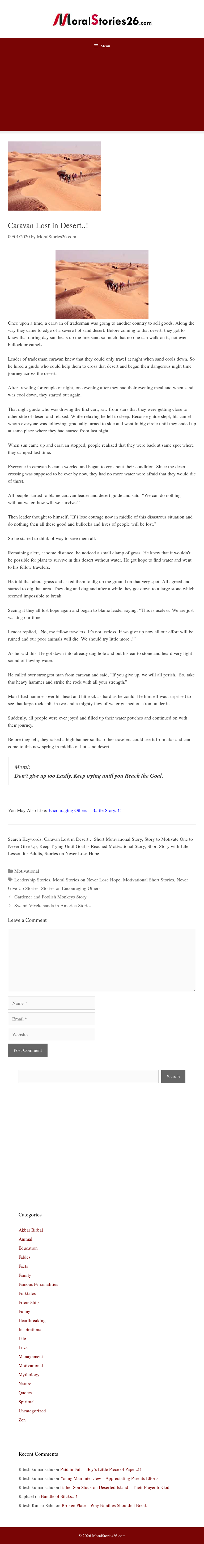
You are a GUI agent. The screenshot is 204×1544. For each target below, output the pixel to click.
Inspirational (31, 1329)
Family (25, 1275)
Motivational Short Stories (148, 879)
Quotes (25, 1393)
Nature (25, 1383)
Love (23, 1347)
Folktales (27, 1293)
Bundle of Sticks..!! (59, 1496)
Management (31, 1356)
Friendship (29, 1302)
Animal (25, 1239)
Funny (24, 1311)
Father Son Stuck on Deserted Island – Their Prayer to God (114, 1487)
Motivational (26, 871)
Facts (23, 1266)
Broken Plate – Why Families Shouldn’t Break (104, 1505)
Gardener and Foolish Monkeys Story (50, 896)
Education (28, 1248)
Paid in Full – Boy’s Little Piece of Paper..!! (100, 1469)
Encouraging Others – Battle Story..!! (85, 810)
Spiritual (27, 1402)
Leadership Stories (32, 879)
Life (22, 1338)
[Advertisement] (102, 93)
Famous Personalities (38, 1284)
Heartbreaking (32, 1320)
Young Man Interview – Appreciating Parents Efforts (109, 1478)
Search (173, 1076)
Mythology (29, 1374)
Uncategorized (32, 1411)
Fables (25, 1257)
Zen (22, 1420)
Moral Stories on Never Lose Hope (86, 879)
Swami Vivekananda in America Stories (52, 905)
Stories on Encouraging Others (70, 888)
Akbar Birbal (31, 1230)
